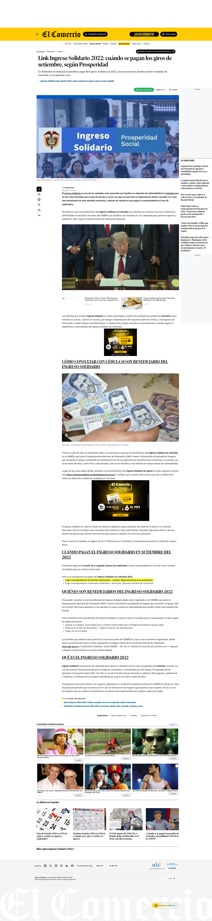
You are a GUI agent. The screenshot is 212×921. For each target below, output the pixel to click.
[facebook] (45, 865)
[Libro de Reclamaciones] (172, 865)
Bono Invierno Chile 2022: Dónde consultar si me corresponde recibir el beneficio (100, 702)
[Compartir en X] (39, 204)
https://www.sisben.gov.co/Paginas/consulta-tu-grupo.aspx (134, 625)
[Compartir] (39, 189)
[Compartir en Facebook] (39, 199)
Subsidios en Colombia (149, 715)
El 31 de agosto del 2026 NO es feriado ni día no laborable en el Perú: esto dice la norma (124, 836)
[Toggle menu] (37, 34)
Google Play (113, 866)
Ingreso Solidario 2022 (118, 715)
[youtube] (61, 865)
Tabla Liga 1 (137, 44)
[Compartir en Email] (39, 210)
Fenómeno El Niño (81, 44)
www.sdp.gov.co (70, 646)
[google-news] (72, 865)
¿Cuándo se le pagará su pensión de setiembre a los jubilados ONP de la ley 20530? (162, 836)
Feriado (105, 44)
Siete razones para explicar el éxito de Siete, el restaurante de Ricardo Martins (194, 197)
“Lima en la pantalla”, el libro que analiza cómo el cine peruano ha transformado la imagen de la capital (194, 227)
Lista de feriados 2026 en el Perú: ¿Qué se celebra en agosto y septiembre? (52, 836)
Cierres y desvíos (149, 44)
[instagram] (56, 865)
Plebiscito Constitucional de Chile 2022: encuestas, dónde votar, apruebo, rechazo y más (103, 706)
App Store (99, 866)
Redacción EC (69, 188)
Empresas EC (124, 44)
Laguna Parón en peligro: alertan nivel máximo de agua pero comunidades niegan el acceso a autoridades (194, 170)
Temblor (113, 44)
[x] (50, 865)
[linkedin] (66, 865)
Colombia (133, 715)
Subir (170, 878)
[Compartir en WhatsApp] (39, 194)
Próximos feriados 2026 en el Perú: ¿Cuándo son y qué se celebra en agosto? (89, 836)
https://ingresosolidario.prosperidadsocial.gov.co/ (91, 474)
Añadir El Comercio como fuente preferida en (155, 51)
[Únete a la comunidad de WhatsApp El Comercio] (144, 90)
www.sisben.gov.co (94, 625)
